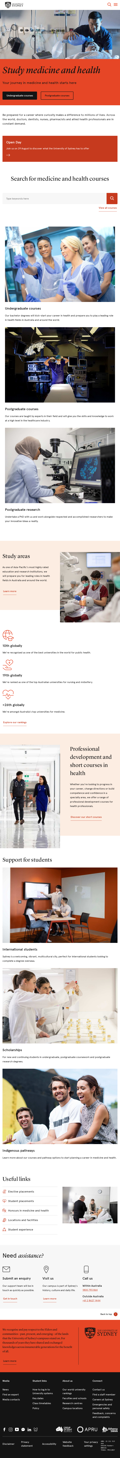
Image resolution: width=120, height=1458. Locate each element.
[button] (109, 5)
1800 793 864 (90, 1289)
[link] (60, 274)
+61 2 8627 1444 (91, 1300)
